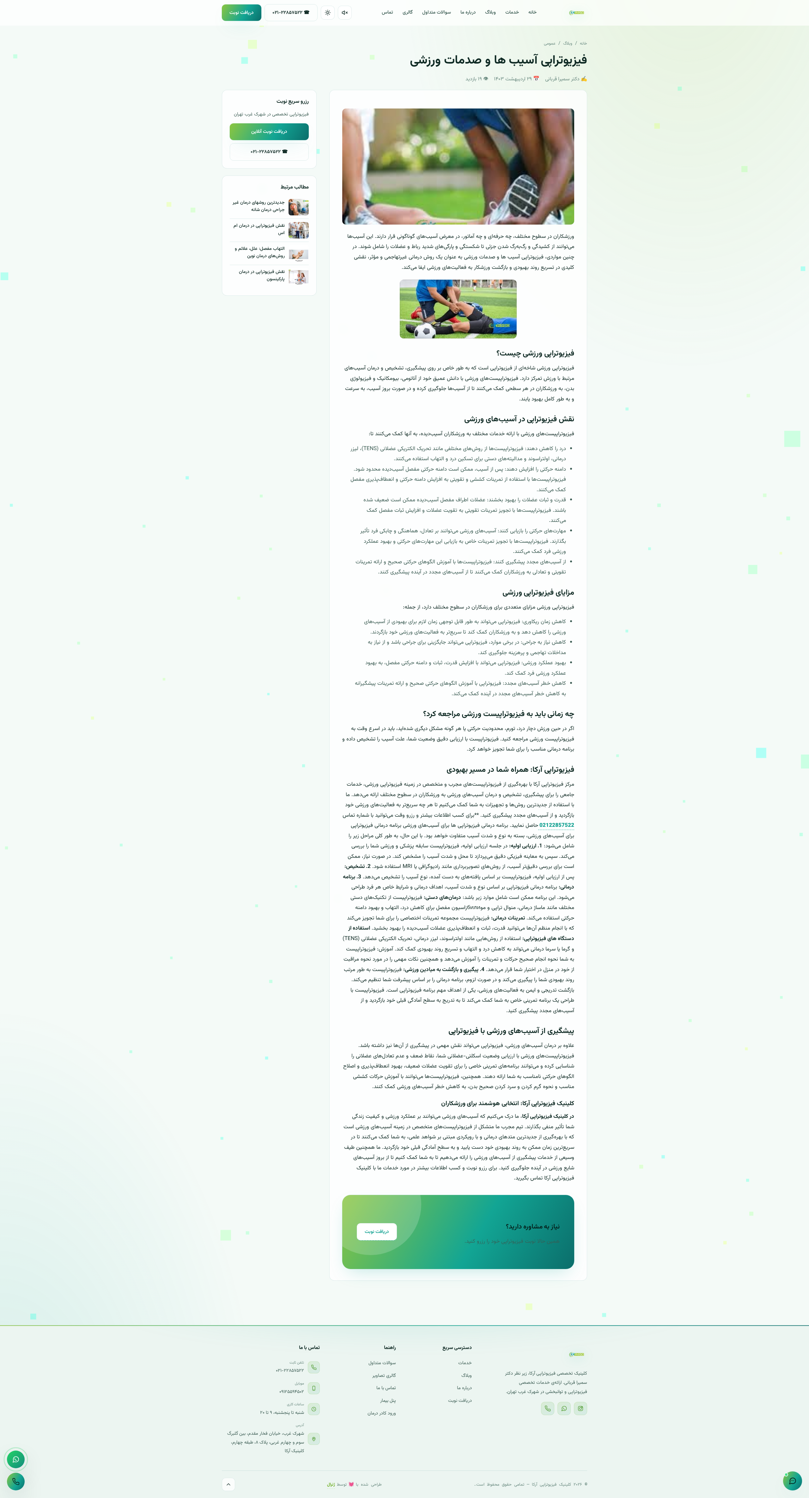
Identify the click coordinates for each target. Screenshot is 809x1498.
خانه (532, 12)
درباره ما (468, 12)
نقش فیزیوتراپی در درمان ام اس (259, 229)
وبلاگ (490, 12)
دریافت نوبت (241, 12)
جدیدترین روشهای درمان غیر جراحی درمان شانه (259, 206)
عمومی (550, 43)
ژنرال (331, 1483)
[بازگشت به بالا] (228, 1484)
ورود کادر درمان (382, 1413)
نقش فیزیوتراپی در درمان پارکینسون (262, 275)
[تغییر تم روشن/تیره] (328, 13)
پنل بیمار (388, 1400)
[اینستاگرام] (580, 1408)
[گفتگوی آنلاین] (792, 1480)
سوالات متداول (436, 12)
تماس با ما (386, 1388)
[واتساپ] (564, 1408)
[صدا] (345, 13)
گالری (408, 12)
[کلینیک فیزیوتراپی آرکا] (577, 13)
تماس (387, 12)
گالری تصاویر (384, 1375)
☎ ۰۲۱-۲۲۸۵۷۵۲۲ (291, 12)
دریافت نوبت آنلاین (269, 131)
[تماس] (547, 1408)
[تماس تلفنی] (16, 1481)
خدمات (512, 12)
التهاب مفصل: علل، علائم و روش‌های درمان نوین (260, 252)
